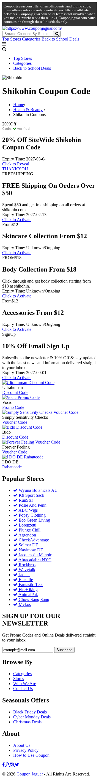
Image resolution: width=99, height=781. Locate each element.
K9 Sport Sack (31, 495)
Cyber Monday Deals (32, 717)
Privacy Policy (25, 750)
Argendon (27, 535)
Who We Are (24, 683)
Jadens (24, 574)
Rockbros (26, 564)
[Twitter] (17, 764)
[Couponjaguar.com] (32, 28)
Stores (18, 678)
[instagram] (12, 764)
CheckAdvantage (33, 540)
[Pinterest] (8, 764)
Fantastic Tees (30, 584)
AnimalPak (28, 594)
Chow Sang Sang (33, 599)
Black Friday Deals (30, 712)
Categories (31, 39)
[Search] (57, 34)
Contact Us (23, 688)
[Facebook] (4, 764)
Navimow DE (30, 549)
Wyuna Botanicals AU (38, 490)
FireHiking (28, 589)
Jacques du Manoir (34, 554)
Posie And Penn (32, 505)
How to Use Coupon (31, 755)
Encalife (25, 579)
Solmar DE (28, 545)
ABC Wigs (28, 510)
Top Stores (11, 39)
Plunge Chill (29, 530)
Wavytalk (26, 569)
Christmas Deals (27, 722)
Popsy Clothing (32, 515)
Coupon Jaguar (29, 774)
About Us (21, 745)
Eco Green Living (34, 520)
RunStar (25, 500)
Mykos (24, 604)
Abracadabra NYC (34, 559)
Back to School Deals (60, 39)
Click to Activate (16, 219)
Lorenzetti (27, 525)
